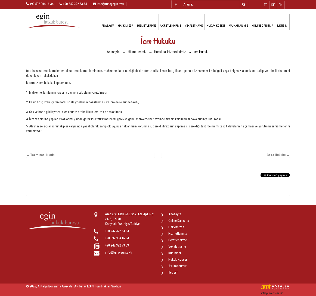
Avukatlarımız (238, 25)
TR (265, 5)
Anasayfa (108, 25)
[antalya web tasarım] (275, 287)
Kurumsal (174, 253)
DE (273, 5)
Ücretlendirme (170, 25)
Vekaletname (194, 25)
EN (280, 5)
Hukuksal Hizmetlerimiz (170, 52)
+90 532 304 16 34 (41, 4)
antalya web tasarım (271, 293)
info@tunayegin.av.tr (110, 4)
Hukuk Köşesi (216, 25)
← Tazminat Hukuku (41, 155)
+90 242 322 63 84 (74, 4)
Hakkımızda (125, 25)
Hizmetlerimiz (146, 25)
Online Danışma (262, 25)
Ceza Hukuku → (278, 155)
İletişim (282, 25)
